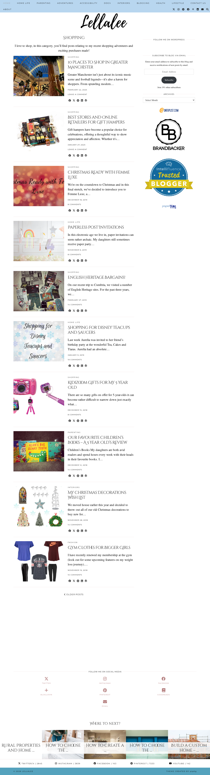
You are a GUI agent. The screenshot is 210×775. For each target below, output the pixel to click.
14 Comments (75, 305)
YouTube (181, 763)
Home (6, 3)
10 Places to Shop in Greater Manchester (98, 65)
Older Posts (75, 594)
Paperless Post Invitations (96, 227)
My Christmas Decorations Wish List (97, 495)
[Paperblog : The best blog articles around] (169, 208)
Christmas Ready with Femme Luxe (99, 175)
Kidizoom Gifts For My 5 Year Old (98, 385)
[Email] (202, 9)
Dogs (107, 3)
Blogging (143, 3)
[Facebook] (188, 9)
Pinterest (144, 763)
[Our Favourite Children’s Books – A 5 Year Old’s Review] (38, 451)
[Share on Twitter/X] (74, 100)
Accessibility (88, 3)
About (7, 9)
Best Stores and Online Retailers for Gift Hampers (96, 120)
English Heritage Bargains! (96, 277)
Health (160, 3)
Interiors (123, 3)
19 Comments (75, 360)
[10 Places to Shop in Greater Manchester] (38, 76)
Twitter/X (31, 763)
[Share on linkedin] (82, 100)
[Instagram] (179, 9)
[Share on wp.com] (86, 100)
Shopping (73, 57)
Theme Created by (181, 771)
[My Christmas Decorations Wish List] (38, 506)
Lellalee (27, 771)
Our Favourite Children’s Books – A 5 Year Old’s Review (97, 440)
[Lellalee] (105, 15)
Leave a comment (77, 94)
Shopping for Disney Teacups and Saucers (99, 330)
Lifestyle (178, 3)
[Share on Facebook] (70, 100)
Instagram (68, 763)
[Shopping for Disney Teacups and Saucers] (38, 341)
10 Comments (75, 575)
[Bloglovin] (193, 9)
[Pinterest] (183, 9)
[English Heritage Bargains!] (38, 291)
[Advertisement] (169, 235)
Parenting (44, 3)
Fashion (73, 542)
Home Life (23, 3)
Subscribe (169, 79)
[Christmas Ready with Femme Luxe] (38, 186)
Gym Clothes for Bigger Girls (99, 547)
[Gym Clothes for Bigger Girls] (38, 561)
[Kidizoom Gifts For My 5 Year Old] (38, 396)
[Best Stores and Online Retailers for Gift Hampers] (38, 131)
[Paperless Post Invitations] (38, 241)
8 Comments (74, 204)
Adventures (65, 3)
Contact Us (198, 3)
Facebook (106, 763)
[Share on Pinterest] (78, 100)
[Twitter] (174, 9)
